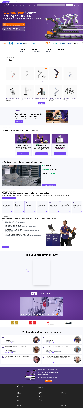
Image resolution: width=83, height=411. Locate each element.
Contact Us (40, 396)
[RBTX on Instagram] (64, 405)
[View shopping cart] (78, 5)
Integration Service (41, 399)
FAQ (39, 393)
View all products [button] (41, 103)
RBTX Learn (40, 400)
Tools (24, 5)
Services (29, 5)
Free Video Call (69, 5)
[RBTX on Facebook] (65, 405)
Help (35, 5)
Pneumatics (19, 397)
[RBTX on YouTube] (62, 405)
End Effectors (19, 393)
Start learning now (19, 121)
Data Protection (63, 393)
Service (18, 400)
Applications (18, 5)
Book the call (5, 246)
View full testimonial (8, 342)
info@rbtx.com (40, 387)
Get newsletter (49, 380)
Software (18, 399)
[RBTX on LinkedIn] (61, 405)
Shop (13, 5)
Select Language (5, 2)
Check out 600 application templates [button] (9, 198)
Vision (18, 396)
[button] (7, 65)
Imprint (62, 392)
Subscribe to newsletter (42, 397)
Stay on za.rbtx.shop (13, 2)
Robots (18, 392)
